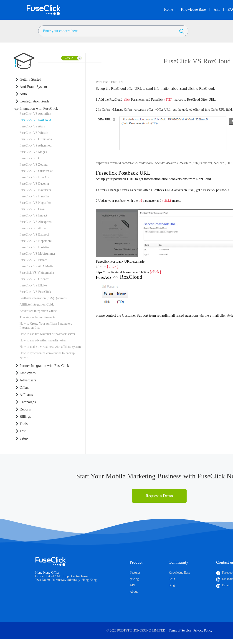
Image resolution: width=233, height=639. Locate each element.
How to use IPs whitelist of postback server (47, 334)
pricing (134, 579)
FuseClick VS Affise (33, 228)
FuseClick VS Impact (33, 215)
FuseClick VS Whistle (34, 132)
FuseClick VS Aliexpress (35, 222)
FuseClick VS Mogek (33, 152)
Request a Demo (159, 495)
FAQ (172, 579)
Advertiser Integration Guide (38, 311)
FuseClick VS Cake (32, 209)
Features (135, 572)
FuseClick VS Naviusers (35, 190)
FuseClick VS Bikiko (33, 285)
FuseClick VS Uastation (35, 247)
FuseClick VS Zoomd (34, 164)
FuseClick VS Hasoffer (34, 196)
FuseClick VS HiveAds (34, 177)
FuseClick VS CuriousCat (36, 171)
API (132, 585)
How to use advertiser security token (43, 340)
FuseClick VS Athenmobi (36, 145)
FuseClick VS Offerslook (36, 139)
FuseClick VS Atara (32, 126)
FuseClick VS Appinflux (35, 113)
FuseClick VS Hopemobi (36, 241)
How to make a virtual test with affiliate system (50, 346)
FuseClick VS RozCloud (35, 120)
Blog (172, 585)
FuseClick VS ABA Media (36, 266)
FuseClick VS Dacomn (34, 183)
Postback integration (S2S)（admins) (44, 298)
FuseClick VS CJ (30, 158)
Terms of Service (180, 630)
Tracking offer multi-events (37, 317)
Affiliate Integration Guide (37, 304)
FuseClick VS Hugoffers (35, 202)
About (134, 591)
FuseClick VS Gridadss (34, 279)
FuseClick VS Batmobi (34, 234)
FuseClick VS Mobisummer (37, 253)
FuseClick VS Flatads (33, 260)
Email (226, 585)
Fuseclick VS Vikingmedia (37, 272)
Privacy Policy (202, 630)
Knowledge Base (179, 572)
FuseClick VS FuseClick (35, 291)
